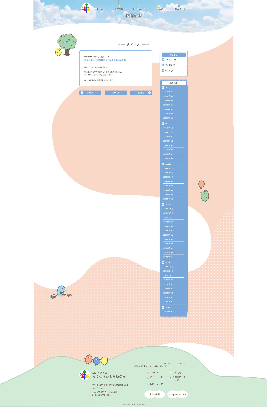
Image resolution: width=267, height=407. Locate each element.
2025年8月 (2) (168, 141)
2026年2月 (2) (168, 113)
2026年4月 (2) (168, 109)
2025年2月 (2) (168, 158)
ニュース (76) (170, 59)
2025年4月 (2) (168, 150)
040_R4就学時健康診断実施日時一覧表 (98, 80)
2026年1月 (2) (168, 118)
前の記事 (90, 92)
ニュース (106, 57)
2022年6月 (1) (168, 288)
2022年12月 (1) (168, 266)
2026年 (168, 87)
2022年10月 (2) (168, 275)
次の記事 (141, 92)
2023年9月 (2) (168, 222)
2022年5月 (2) (168, 293)
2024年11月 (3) (168, 172)
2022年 (168, 262)
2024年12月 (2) (168, 168)
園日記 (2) (169, 70)
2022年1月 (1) (168, 301)
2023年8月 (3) (168, 226)
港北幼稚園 (154, 394)
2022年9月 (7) (168, 280)
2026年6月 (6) (168, 100)
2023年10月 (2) (168, 217)
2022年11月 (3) (168, 271)
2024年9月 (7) (168, 181)
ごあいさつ (155, 372)
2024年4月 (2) (168, 199)
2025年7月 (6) (168, 145)
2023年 (168, 204)
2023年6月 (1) (168, 235)
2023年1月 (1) (168, 257)
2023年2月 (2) (168, 252)
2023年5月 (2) (168, 239)
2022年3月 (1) (168, 297)
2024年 (168, 164)
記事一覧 (115, 92)
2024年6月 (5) (168, 190)
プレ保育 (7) (170, 65)
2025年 (168, 123)
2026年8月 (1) (168, 92)
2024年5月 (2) (168, 194)
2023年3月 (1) (168, 248)
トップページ (167, 363)
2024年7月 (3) (168, 186)
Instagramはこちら (177, 394)
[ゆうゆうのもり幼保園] (86, 8)
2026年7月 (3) (168, 96)
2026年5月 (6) (168, 105)
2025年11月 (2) (168, 128)
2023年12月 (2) (168, 209)
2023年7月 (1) (168, 230)
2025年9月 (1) (168, 136)
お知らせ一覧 (97, 57)
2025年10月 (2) (168, 132)
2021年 (168, 307)
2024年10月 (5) (168, 177)
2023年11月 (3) (168, 213)
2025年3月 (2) (168, 154)
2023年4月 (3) (168, 244)
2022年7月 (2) (168, 284)
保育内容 (177, 372)
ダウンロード (156, 377)
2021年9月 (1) (168, 311)
